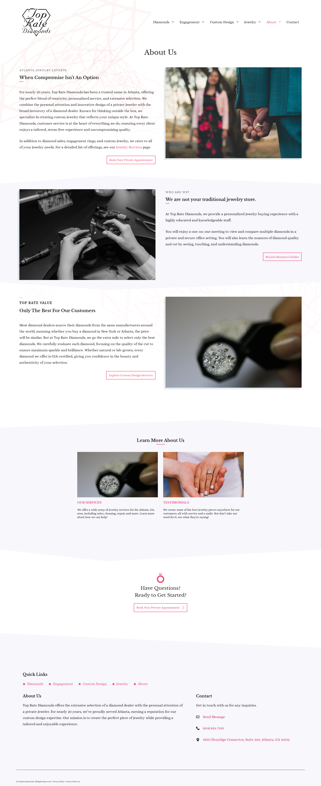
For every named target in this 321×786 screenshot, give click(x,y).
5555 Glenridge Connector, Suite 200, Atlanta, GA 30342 (246, 740)
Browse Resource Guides (282, 257)
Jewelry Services (129, 147)
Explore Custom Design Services (131, 375)
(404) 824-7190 (213, 728)
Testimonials (176, 502)
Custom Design (222, 22)
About (271, 22)
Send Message (214, 717)
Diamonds (161, 22)
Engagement (190, 22)
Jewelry (250, 22)
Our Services (89, 502)
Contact (293, 22)
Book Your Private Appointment (131, 160)
